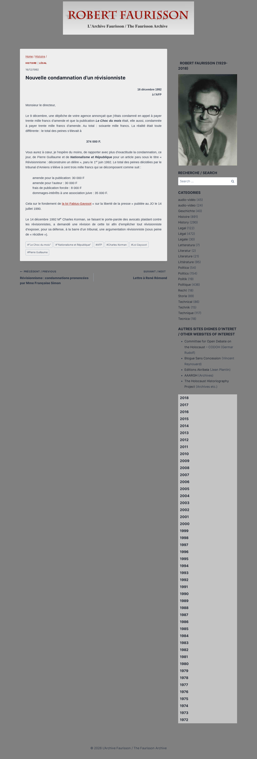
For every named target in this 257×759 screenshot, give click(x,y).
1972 (184, 720)
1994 (184, 566)
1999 (184, 531)
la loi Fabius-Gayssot (76, 203)
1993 (184, 573)
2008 (184, 468)
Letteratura (186, 245)
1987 (184, 615)
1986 (184, 622)
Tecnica (184, 319)
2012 (184, 440)
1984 (184, 636)
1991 (184, 587)
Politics (183, 273)
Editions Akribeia (196, 369)
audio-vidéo (187, 200)
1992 (184, 580)
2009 (184, 461)
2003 (184, 503)
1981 (184, 657)
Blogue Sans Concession (202, 358)
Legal (182, 228)
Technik (184, 307)
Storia (182, 296)
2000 (185, 524)
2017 (184, 405)
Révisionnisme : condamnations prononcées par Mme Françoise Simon (54, 277)
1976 (184, 692)
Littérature (186, 262)
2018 (184, 398)
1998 (184, 538)
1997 (184, 545)
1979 (184, 671)
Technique (186, 313)
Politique (184, 284)
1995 (184, 559)
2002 (184, 510)
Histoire (31, 63)
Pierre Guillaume (37, 252)
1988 (184, 608)
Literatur (184, 250)
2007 (184, 475)
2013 (184, 433)
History (183, 222)
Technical (185, 302)
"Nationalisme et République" (73, 244)
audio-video (187, 205)
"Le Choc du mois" (39, 244)
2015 (184, 419)
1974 (184, 706)
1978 (184, 678)
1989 (184, 601)
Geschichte (186, 211)
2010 (184, 454)
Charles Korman (116, 244)
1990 (184, 594)
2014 (184, 426)
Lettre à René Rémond (150, 275)
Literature (185, 256)
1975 (184, 699)
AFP (99, 244)
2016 (184, 412)
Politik (182, 279)
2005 (184, 489)
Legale (183, 239)
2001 (184, 517)
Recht (182, 290)
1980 (184, 664)
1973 (184, 713)
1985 (184, 629)
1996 (184, 552)
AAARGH (190, 375)
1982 (184, 650)
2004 (185, 496)
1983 (184, 643)
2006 (184, 482)
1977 (184, 685)
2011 (184, 447)
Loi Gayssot (139, 244)
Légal (43, 63)
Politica (183, 267)
